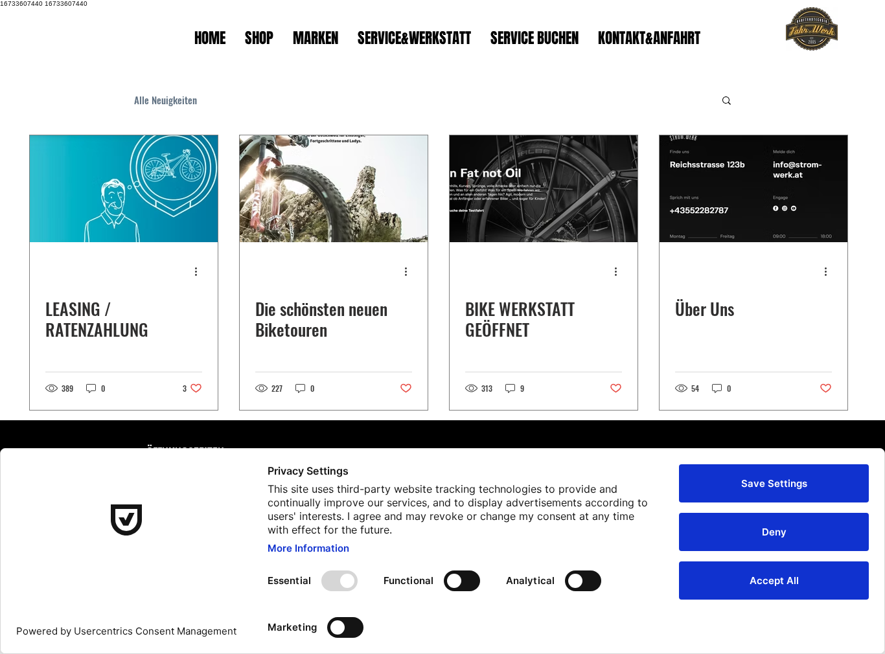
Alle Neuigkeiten (165, 100)
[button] (726, 101)
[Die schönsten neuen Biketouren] (334, 188)
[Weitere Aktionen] (200, 271)
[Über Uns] (753, 188)
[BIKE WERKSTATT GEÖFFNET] (544, 188)
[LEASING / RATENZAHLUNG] (124, 188)
